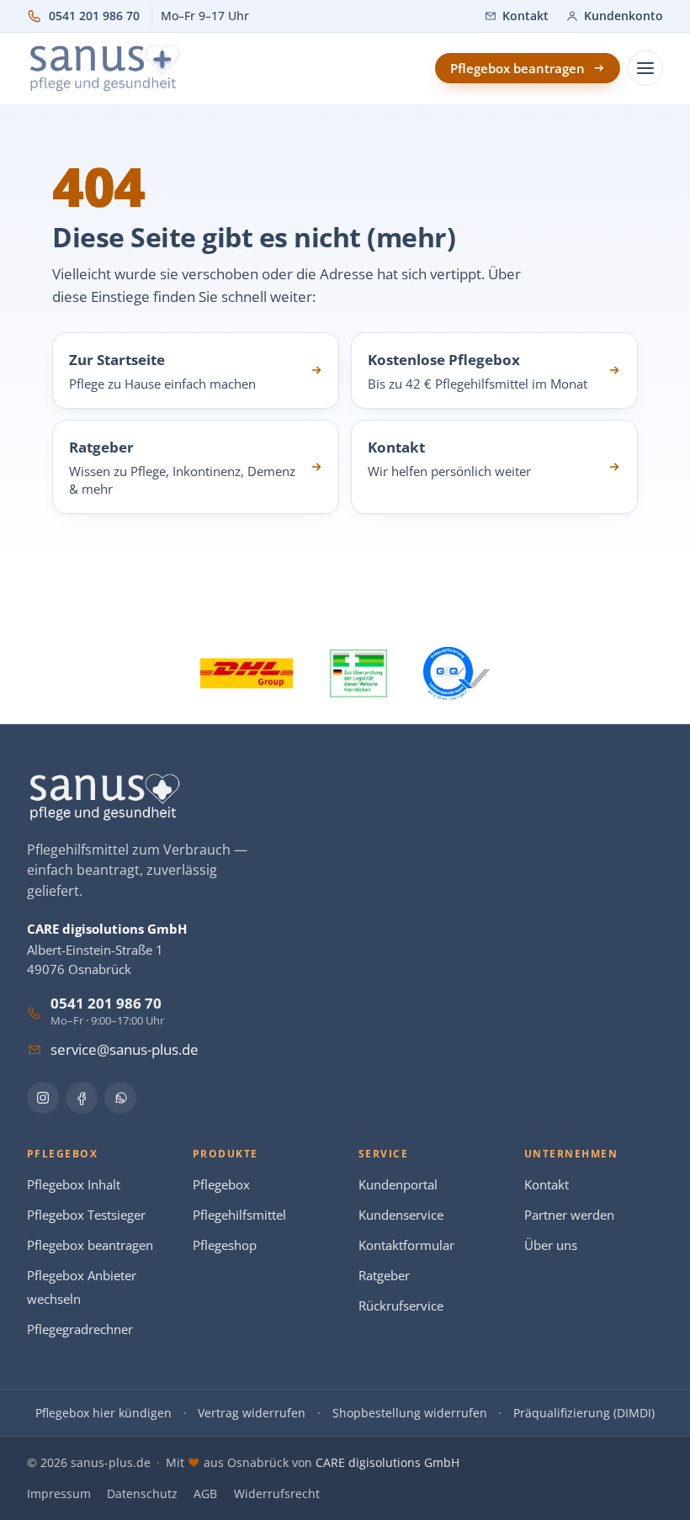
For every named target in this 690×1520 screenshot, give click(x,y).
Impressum (59, 1493)
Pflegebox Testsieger (86, 1215)
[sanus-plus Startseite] (105, 68)
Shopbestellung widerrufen (409, 1413)
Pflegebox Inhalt (73, 1185)
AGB (205, 1493)
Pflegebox (221, 1185)
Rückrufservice (400, 1306)
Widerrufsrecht (277, 1493)
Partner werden (569, 1215)
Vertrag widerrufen (251, 1413)
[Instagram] (43, 1098)
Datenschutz (142, 1493)
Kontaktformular (406, 1245)
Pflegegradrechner (80, 1329)
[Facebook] (82, 1098)
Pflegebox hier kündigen (103, 1413)
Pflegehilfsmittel (239, 1215)
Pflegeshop (225, 1245)
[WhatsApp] (120, 1098)
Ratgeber (384, 1275)
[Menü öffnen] (645, 68)
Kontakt (546, 1185)
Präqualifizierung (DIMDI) (584, 1413)
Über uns (550, 1245)
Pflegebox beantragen (90, 1245)
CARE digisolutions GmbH (387, 1462)
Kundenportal (398, 1185)
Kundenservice (400, 1215)
